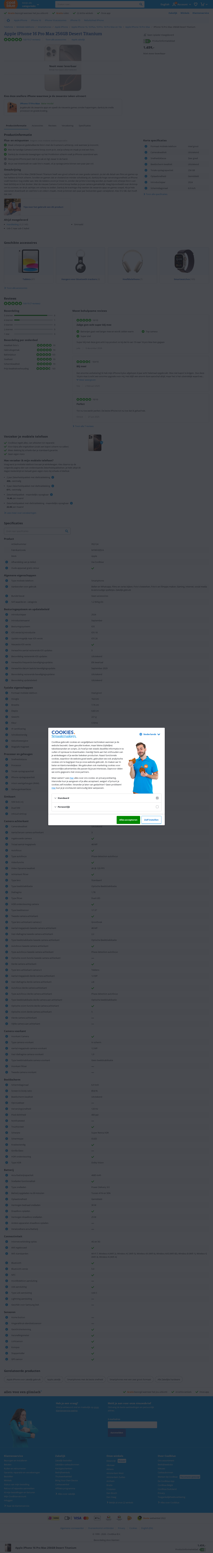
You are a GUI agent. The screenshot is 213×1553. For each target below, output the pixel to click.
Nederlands (149, 734)
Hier (54, 787)
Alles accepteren (128, 819)
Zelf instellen (151, 819)
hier (72, 777)
